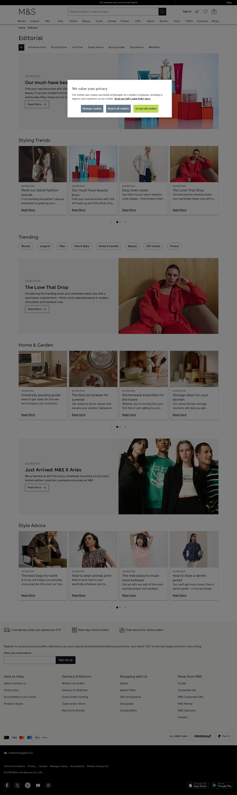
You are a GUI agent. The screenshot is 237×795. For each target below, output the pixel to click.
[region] (119, 99)
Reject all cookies (118, 108)
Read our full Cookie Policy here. (132, 98)
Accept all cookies (146, 108)
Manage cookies (92, 108)
